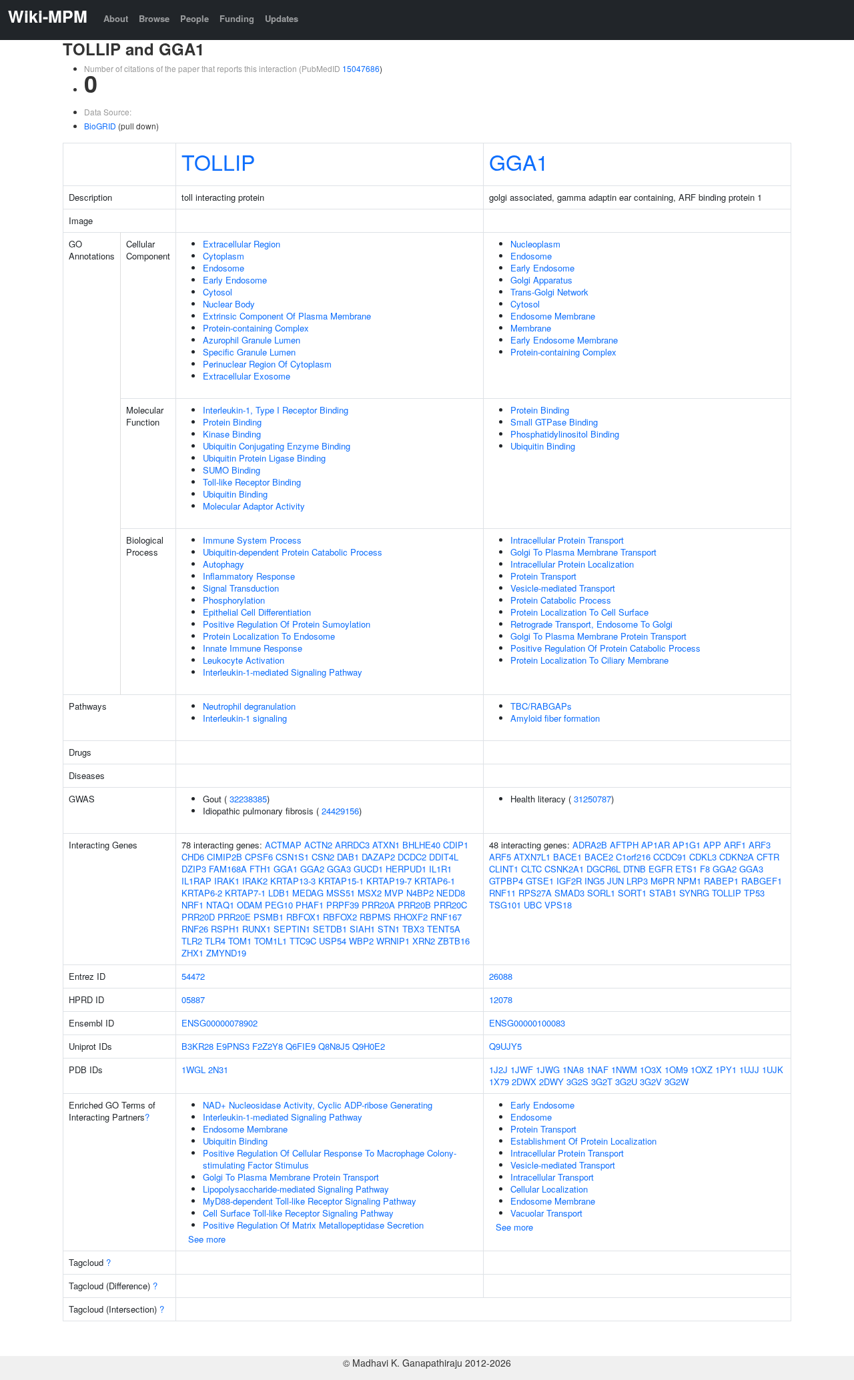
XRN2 (423, 940)
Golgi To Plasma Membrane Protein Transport (598, 636)
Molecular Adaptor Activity (254, 506)
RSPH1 (225, 928)
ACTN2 (318, 844)
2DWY (551, 1081)
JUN (615, 880)
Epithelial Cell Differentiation (257, 612)
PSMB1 (269, 916)
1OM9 (676, 1069)
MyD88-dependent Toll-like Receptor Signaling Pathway (309, 1201)
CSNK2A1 (564, 868)
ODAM (249, 904)
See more (207, 1239)
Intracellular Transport (552, 1177)
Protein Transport (543, 576)
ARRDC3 (352, 844)
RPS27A (535, 892)
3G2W (677, 1081)
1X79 (499, 1081)
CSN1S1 (292, 856)
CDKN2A (736, 856)
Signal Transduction (241, 588)
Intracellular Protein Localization (572, 564)
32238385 (248, 798)
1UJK (772, 1069)
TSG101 (505, 904)
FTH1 (260, 868)
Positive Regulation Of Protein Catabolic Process (605, 648)
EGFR (661, 868)
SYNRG (694, 892)
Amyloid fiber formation (555, 718)
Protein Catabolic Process (560, 600)
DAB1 (348, 856)
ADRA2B (589, 844)
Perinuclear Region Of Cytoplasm (267, 364)
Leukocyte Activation (243, 660)
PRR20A (378, 904)
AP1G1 (687, 844)
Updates (281, 18)
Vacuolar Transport (546, 1213)
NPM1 (689, 880)
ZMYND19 (226, 952)
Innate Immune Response (252, 648)
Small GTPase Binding (554, 422)
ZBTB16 (454, 940)
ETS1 (686, 868)
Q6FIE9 (301, 1046)
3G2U (626, 1081)
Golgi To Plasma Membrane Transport (583, 552)
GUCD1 (368, 868)
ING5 (594, 880)
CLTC (531, 868)
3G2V (651, 1081)
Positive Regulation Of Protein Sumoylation (286, 624)
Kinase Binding (232, 434)
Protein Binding (232, 422)
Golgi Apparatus (541, 279)
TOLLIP (218, 161)
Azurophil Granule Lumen (251, 339)
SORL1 (601, 892)
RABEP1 (721, 880)
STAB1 (663, 892)
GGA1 (518, 161)
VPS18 (558, 904)
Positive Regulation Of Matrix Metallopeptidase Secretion (313, 1225)
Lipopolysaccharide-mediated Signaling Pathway (296, 1189)
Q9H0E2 (368, 1046)
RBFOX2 (340, 916)
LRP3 (637, 880)
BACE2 (598, 856)
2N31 (218, 1069)
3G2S (577, 1081)
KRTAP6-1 (434, 880)
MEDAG (308, 892)
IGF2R (569, 880)
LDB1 (279, 892)
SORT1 (632, 892)
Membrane (530, 327)
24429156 (340, 810)
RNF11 (502, 892)
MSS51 (340, 892)
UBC (533, 904)
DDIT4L (443, 856)
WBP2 (361, 940)
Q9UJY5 (505, 1046)
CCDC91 (670, 856)
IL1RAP (196, 880)
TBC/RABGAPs (541, 706)
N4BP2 (420, 892)
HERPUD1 (406, 868)
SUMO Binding (231, 470)
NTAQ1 (220, 904)
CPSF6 (259, 856)
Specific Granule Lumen (249, 352)
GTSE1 (540, 880)
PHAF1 (310, 904)
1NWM (624, 1069)
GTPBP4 (506, 880)
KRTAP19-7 (389, 880)
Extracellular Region (241, 243)
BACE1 (567, 856)
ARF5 (500, 856)
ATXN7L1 (532, 856)
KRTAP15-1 (341, 880)
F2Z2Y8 (267, 1046)
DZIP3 (193, 868)
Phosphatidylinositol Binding (564, 434)
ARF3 (760, 844)
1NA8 (573, 1069)
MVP (394, 892)
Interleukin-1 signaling (245, 718)
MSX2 (370, 892)
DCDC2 (412, 856)
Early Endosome (235, 279)
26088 (500, 976)
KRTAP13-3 (293, 880)
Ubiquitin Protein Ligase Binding (264, 458)
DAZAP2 (378, 856)
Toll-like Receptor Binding (252, 482)
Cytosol (217, 291)
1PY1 (726, 1069)
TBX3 (413, 928)
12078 (500, 999)
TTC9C (303, 940)
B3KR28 (197, 1046)
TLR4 (215, 940)
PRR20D (198, 916)
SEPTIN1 (292, 928)
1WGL (193, 1069)
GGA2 (312, 868)
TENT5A (443, 928)
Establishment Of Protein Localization (583, 1141)
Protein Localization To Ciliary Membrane (589, 660)
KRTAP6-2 (201, 892)
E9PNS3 (233, 1046)
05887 (193, 999)
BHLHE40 (421, 844)
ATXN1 (386, 844)
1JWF (521, 1069)
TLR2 (191, 940)
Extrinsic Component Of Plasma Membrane (287, 315)
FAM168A (228, 868)
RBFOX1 (303, 916)
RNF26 (194, 928)
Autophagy (223, 564)
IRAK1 (227, 880)
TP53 (754, 892)
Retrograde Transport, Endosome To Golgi (591, 624)
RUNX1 (256, 928)
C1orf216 (633, 856)
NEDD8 (450, 892)
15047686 (361, 68)
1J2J (498, 1069)
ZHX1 (192, 952)
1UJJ (749, 1069)
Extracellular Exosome (246, 376)
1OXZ (702, 1069)
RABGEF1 (761, 880)
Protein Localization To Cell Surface (579, 612)
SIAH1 (362, 928)
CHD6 (192, 856)
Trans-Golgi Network (549, 291)
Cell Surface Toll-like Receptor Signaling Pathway (298, 1213)
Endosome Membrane (552, 315)
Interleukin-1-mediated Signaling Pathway (282, 672)
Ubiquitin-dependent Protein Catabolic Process (292, 552)
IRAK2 (255, 880)
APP (712, 844)
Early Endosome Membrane (564, 339)
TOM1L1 (270, 940)
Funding (237, 18)
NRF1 (192, 904)
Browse (154, 18)
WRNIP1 (393, 940)
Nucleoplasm (535, 243)
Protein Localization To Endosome (269, 636)
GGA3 (339, 868)
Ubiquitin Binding (235, 494)
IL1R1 (440, 868)
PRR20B (414, 904)
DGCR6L (603, 868)
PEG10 (279, 904)
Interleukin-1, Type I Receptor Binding (275, 410)
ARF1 (735, 844)
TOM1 (240, 940)
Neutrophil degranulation (249, 706)
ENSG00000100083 (527, 1022)
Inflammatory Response (249, 576)
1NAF (597, 1069)
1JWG (548, 1069)
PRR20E (234, 916)
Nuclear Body (229, 303)
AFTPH (624, 844)
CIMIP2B (224, 856)
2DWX (524, 1081)
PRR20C (450, 904)
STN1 (389, 928)
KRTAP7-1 (245, 892)
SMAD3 (569, 892)
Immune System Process (252, 540)
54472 (193, 976)
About (115, 18)
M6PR (663, 880)
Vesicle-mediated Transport (562, 588)
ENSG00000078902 (219, 1022)
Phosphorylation (234, 600)
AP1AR (655, 844)
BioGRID (100, 125)
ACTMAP (283, 844)
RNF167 (446, 916)
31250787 (592, 798)
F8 (705, 868)
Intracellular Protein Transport (567, 540)
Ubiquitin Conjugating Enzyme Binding (276, 446)
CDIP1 (455, 844)
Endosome (223, 267)
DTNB (634, 868)
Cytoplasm (223, 255)
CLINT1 (503, 868)
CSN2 (323, 856)
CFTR (768, 856)
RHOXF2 (411, 916)
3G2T (601, 1081)
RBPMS (375, 916)
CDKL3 (703, 856)
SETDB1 (330, 928)
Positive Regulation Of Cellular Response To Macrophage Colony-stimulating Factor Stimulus (329, 1159)
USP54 (332, 940)
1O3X (651, 1069)
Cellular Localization (549, 1189)
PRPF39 (342, 904)
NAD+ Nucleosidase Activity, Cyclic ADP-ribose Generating (317, 1105)
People (194, 18)
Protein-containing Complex (256, 327)
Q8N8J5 (334, 1046)
